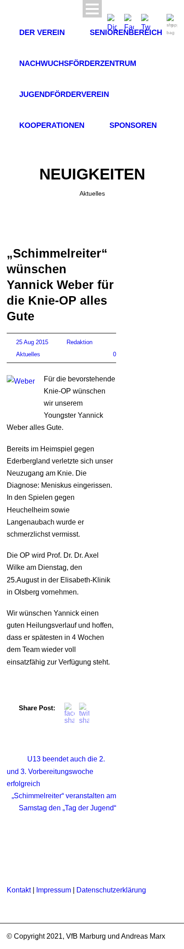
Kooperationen (51, 125)
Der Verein (42, 32)
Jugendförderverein (64, 94)
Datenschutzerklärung (111, 890)
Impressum (53, 890)
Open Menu (92, 8)
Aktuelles (28, 354)
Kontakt (19, 890)
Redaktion (79, 342)
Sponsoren (133, 125)
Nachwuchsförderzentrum (77, 63)
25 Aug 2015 (32, 342)
